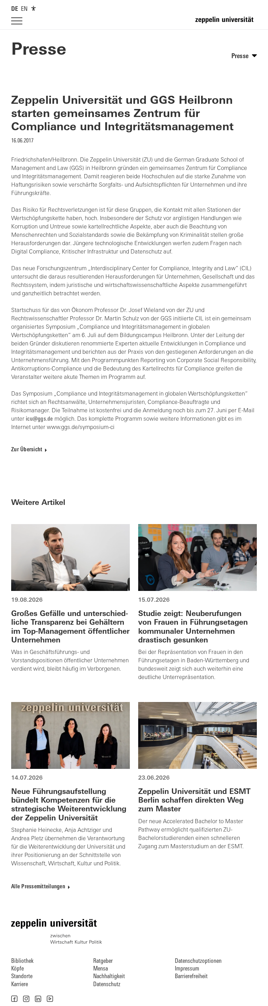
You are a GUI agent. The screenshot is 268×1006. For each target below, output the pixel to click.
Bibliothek (22, 961)
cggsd (38, 419)
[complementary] (33, 8)
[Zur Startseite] (226, 23)
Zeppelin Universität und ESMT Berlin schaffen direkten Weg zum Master (194, 800)
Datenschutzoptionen (198, 961)
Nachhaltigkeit (109, 977)
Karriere (19, 985)
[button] (14, 998)
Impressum (187, 969)
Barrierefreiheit (191, 977)
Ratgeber (103, 961)
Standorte (21, 977)
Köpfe (17, 969)
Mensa (100, 969)
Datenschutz (106, 985)
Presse (38, 50)
